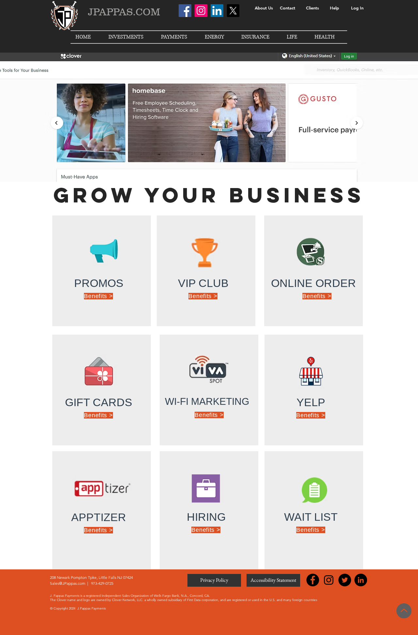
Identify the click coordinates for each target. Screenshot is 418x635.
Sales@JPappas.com (67, 583)
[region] (101, 270)
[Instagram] (201, 10)
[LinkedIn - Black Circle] (360, 580)
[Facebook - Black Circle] (312, 580)
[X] (233, 10)
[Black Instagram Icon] (328, 580)
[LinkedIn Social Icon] (217, 10)
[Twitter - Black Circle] (344, 580)
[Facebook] (185, 10)
